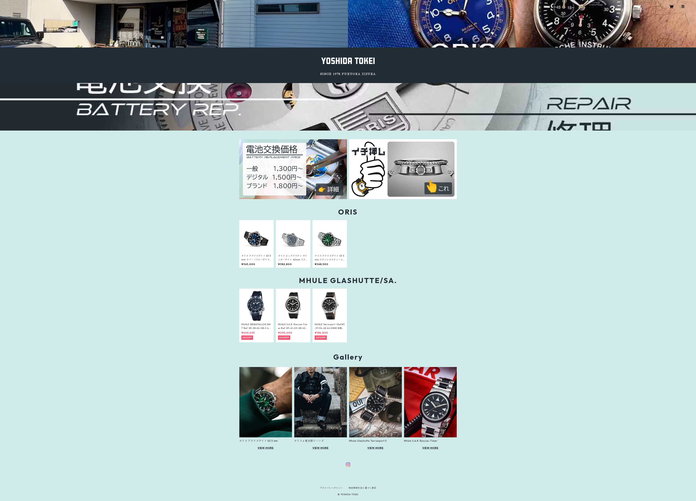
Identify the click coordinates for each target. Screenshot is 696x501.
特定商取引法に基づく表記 (362, 487)
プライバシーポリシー (331, 487)
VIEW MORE (266, 448)
